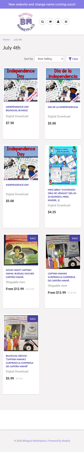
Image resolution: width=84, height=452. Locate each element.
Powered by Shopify (59, 440)
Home (6, 39)
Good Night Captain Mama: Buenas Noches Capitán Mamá (20, 273)
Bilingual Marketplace (34, 440)
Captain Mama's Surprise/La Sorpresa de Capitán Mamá (61, 277)
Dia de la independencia (63, 107)
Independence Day (17, 184)
